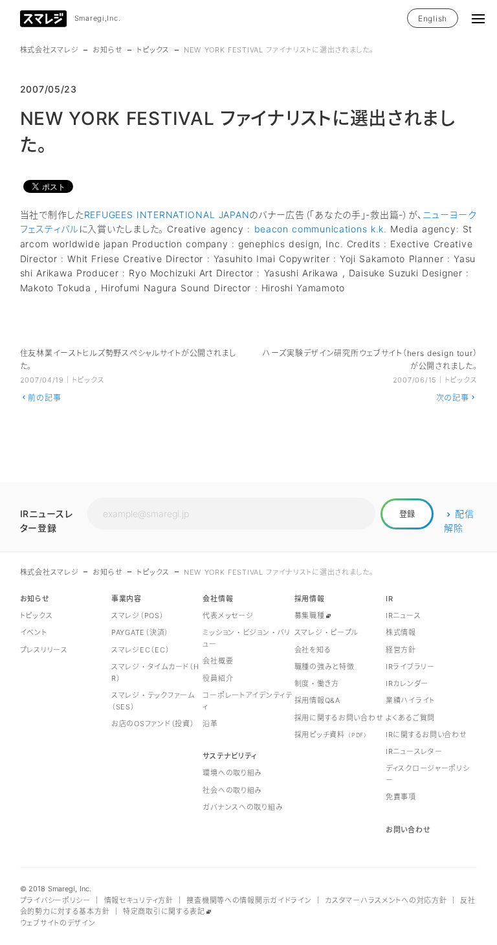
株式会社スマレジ (49, 49)
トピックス (153, 49)
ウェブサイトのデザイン (58, 923)
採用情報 (309, 598)
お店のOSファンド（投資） (152, 723)
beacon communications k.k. (320, 228)
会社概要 (218, 660)
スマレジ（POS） (137, 615)
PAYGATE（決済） (140, 632)
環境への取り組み (232, 772)
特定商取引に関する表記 (164, 911)
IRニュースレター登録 (46, 521)
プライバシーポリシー (55, 900)
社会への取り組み (232, 790)
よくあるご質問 (410, 717)
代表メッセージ (228, 615)
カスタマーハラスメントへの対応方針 (386, 900)
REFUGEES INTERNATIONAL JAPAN (167, 214)
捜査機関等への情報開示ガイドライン (248, 900)
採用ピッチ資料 (331, 734)
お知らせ (107, 49)
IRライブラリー (410, 666)
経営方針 (401, 649)
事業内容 (126, 598)
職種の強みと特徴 (324, 666)
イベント (33, 632)
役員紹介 (218, 678)
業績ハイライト (410, 700)
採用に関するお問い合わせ (339, 717)
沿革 (210, 723)
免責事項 (401, 796)
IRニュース (403, 615)
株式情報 (401, 632)
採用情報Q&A (317, 700)
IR (389, 598)
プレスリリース (44, 649)
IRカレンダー (407, 683)
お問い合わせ (408, 829)
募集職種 (309, 615)
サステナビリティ (230, 756)
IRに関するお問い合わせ (426, 734)
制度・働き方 (316, 683)
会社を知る (312, 649)
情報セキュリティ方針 (138, 900)
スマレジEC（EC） (140, 649)
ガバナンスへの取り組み (243, 807)
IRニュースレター (414, 751)
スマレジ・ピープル (326, 632)
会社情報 (218, 598)
